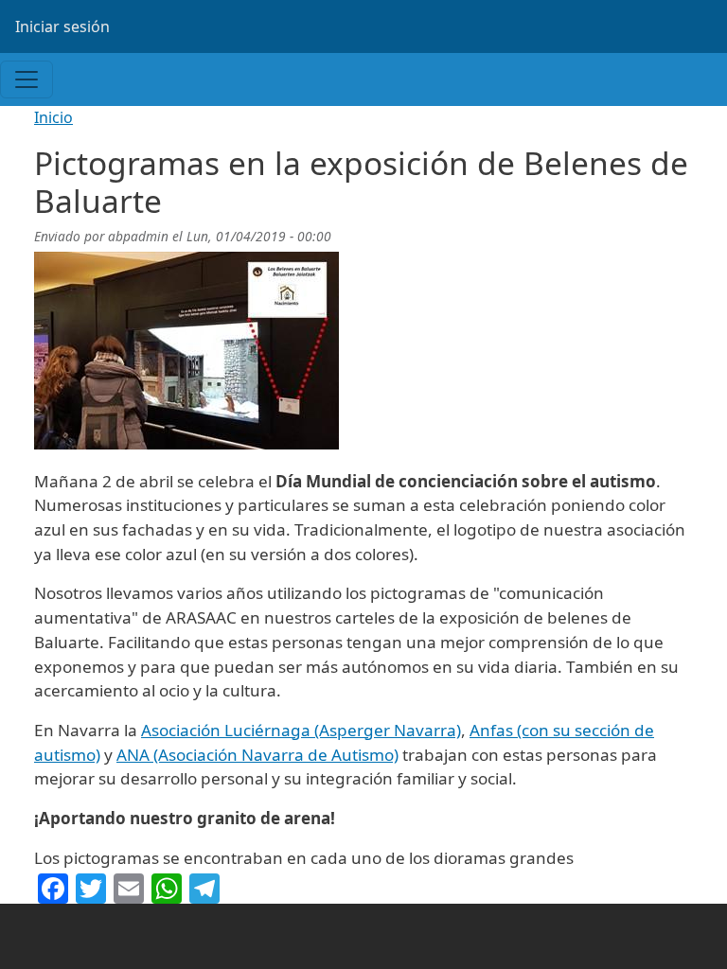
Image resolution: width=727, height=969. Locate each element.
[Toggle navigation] (26, 79)
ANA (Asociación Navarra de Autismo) (257, 755)
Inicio (53, 117)
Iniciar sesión (62, 26)
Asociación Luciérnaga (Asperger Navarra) (301, 730)
